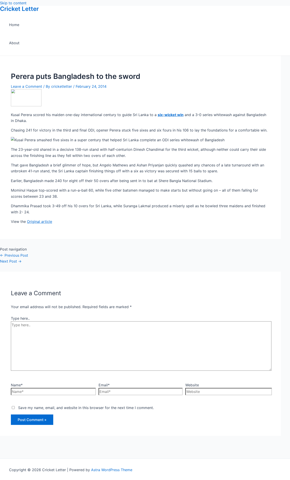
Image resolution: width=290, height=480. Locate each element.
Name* (17, 385)
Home (14, 24)
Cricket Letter (19, 8)
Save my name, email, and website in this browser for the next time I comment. (86, 407)
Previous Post (14, 255)
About (14, 43)
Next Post (11, 261)
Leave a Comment (26, 86)
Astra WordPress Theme (111, 470)
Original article (39, 221)
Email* (104, 385)
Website (192, 385)
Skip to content (13, 3)
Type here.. (20, 318)
